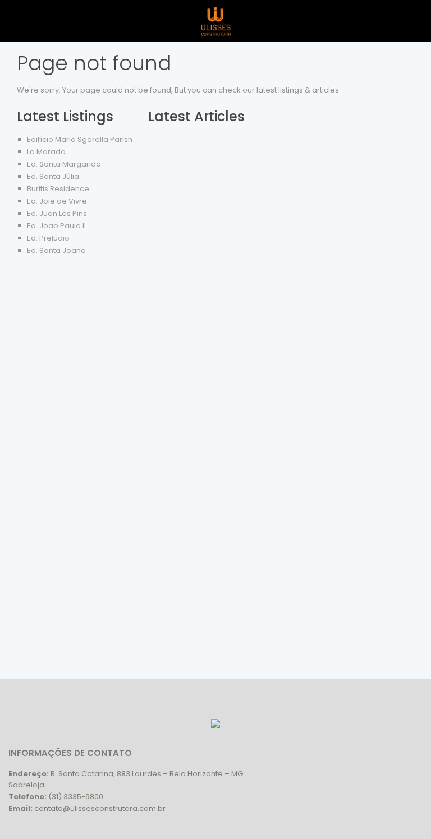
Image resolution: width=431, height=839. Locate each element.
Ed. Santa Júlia (53, 176)
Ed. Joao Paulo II (56, 225)
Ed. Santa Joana (56, 250)
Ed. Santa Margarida (64, 164)
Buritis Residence (58, 188)
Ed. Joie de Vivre (57, 201)
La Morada (46, 151)
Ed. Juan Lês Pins (57, 213)
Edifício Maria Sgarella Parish (79, 139)
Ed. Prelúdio (48, 238)
